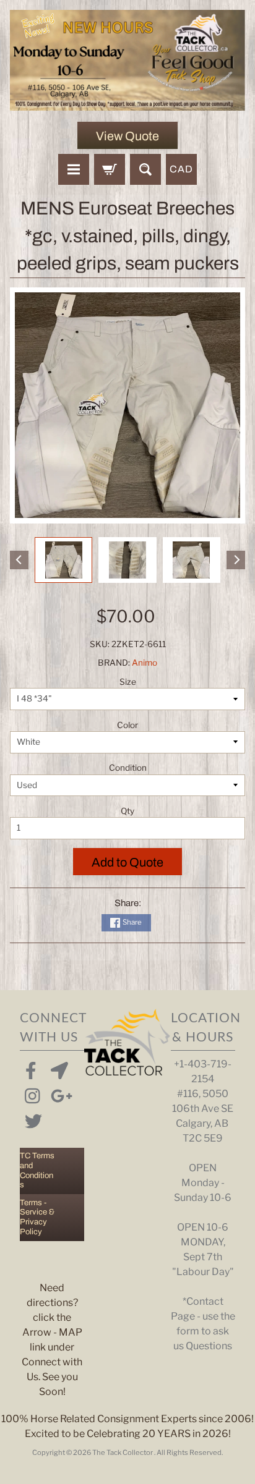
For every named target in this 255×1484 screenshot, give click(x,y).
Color (127, 725)
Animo (144, 663)
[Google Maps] (57, 1068)
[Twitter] (31, 1119)
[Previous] (19, 560)
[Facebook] (31, 1068)
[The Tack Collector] (127, 60)
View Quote (127, 136)
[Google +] (57, 1093)
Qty (127, 811)
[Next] (236, 560)
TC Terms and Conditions (37, 1170)
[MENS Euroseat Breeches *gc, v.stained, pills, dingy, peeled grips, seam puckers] (63, 560)
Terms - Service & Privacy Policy (37, 1217)
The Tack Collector (123, 1452)
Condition (128, 768)
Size (127, 682)
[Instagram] (31, 1093)
